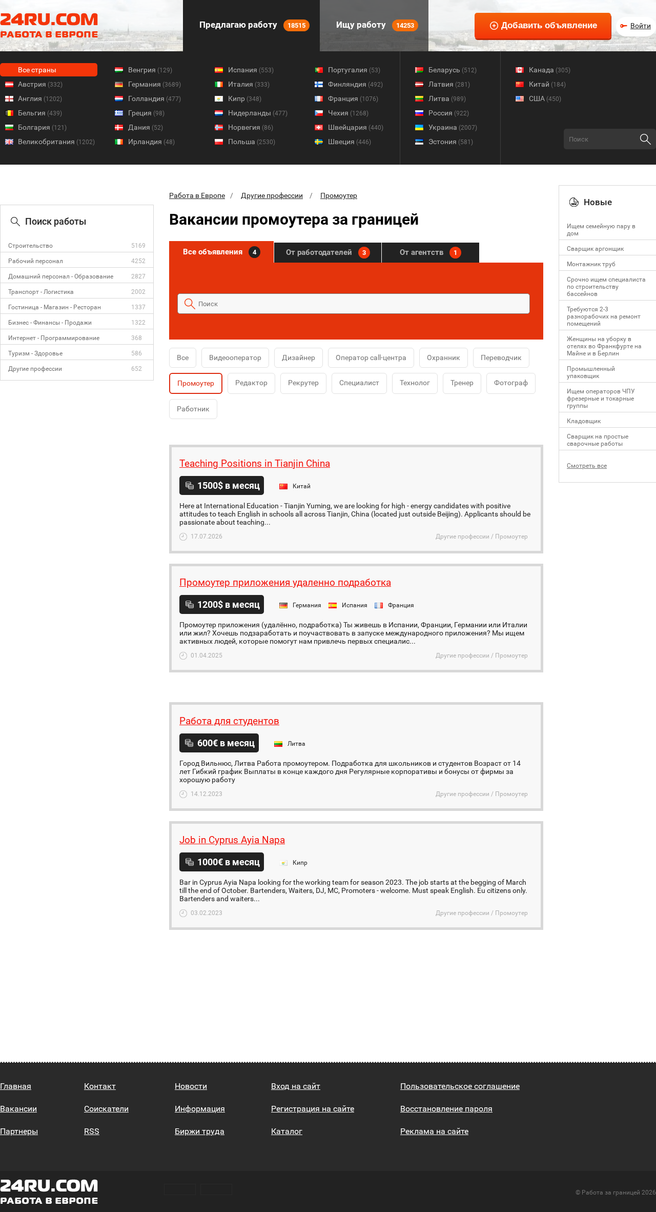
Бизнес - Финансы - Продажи (50, 322)
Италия (249, 84)
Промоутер (338, 195)
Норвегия (250, 127)
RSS (91, 1131)
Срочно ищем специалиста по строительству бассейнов (606, 286)
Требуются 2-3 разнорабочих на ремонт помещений (604, 316)
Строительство (30, 245)
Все (183, 357)
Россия (448, 113)
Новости (191, 1086)
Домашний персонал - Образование (60, 276)
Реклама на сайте (434, 1131)
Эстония (450, 141)
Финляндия (355, 84)
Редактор (251, 383)
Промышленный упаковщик (591, 372)
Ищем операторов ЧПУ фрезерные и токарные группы (601, 398)
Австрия (40, 84)
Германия (154, 84)
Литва (447, 98)
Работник (193, 409)
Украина (452, 127)
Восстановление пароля (446, 1109)
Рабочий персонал (35, 261)
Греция (146, 113)
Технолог (415, 383)
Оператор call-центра (371, 357)
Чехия (348, 113)
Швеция (349, 141)
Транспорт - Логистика (41, 291)
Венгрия (150, 70)
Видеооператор (235, 357)
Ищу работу (374, 24)
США (545, 98)
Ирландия (151, 141)
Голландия (154, 98)
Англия (40, 98)
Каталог (286, 1131)
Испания (251, 70)
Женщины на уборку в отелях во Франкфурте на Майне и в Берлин (604, 346)
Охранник (443, 357)
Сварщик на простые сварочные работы (597, 440)
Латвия (449, 84)
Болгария (42, 127)
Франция (353, 98)
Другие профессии (35, 368)
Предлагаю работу (251, 24)
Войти (640, 26)
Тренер (462, 383)
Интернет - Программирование (53, 338)
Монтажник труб (591, 264)
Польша (251, 141)
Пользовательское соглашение (460, 1086)
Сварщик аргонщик (595, 248)
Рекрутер (303, 383)
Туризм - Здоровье (35, 353)
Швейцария (355, 127)
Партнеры (19, 1131)
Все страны (37, 70)
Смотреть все (587, 465)
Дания (145, 127)
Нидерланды (258, 113)
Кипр (244, 98)
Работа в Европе (197, 195)
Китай (547, 84)
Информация (200, 1109)
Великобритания (56, 141)
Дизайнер (298, 357)
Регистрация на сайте (312, 1109)
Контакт (100, 1086)
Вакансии (18, 1109)
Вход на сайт (295, 1086)
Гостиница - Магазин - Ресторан (54, 307)
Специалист (359, 383)
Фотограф (511, 383)
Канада (549, 70)
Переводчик (501, 357)
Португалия (354, 70)
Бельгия (40, 113)
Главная (15, 1086)
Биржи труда (199, 1131)
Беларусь (452, 70)
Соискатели (106, 1109)
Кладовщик (584, 421)
